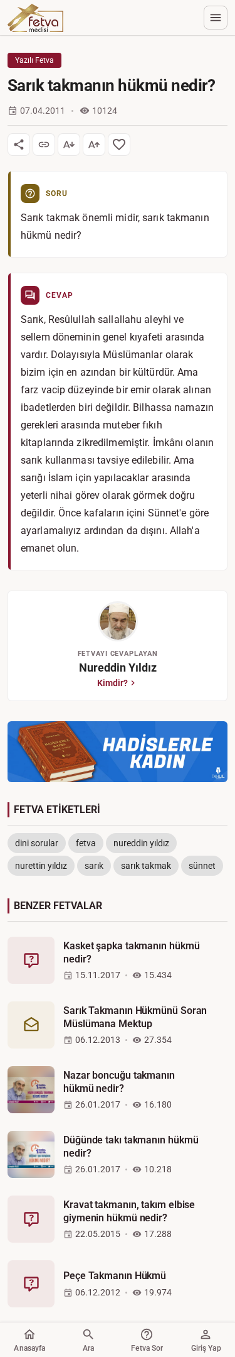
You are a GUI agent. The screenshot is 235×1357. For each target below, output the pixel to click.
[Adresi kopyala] (44, 144)
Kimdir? (112, 683)
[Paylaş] (19, 144)
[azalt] (69, 144)
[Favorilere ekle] (119, 144)
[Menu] (215, 18)
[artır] (94, 144)
